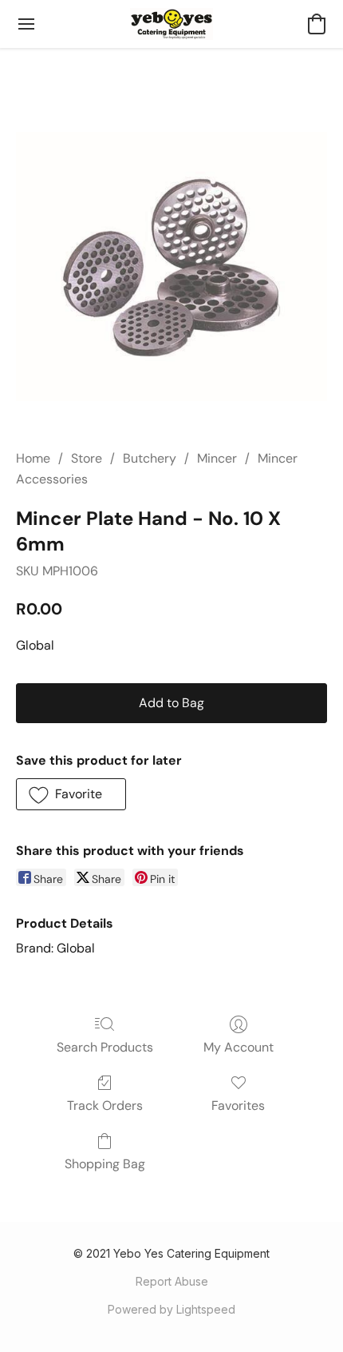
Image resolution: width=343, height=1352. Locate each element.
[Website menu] (26, 24)
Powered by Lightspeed (171, 1309)
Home (33, 458)
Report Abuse (172, 1281)
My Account (238, 1047)
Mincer (217, 458)
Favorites (238, 1105)
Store (86, 458)
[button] (172, 24)
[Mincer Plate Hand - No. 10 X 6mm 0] (171, 267)
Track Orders (105, 1105)
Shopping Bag (105, 1163)
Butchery (149, 458)
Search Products (105, 1047)
